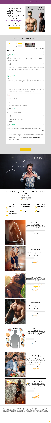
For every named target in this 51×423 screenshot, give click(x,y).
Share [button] (8, 130)
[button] (42, 130)
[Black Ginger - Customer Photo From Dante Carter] (33, 46)
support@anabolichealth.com (36, 137)
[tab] (30, 231)
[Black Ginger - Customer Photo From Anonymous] (33, 44)
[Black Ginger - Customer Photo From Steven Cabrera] (28, 46)
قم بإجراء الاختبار (14, 27)
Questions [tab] (13, 50)
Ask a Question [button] (35, 48)
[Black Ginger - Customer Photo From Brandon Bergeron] (26, 44)
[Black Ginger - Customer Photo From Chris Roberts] (28, 44)
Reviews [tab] (8, 50)
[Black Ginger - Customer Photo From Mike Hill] (31, 44)
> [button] (31, 141)
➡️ (35, 235)
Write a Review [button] (42, 48)
